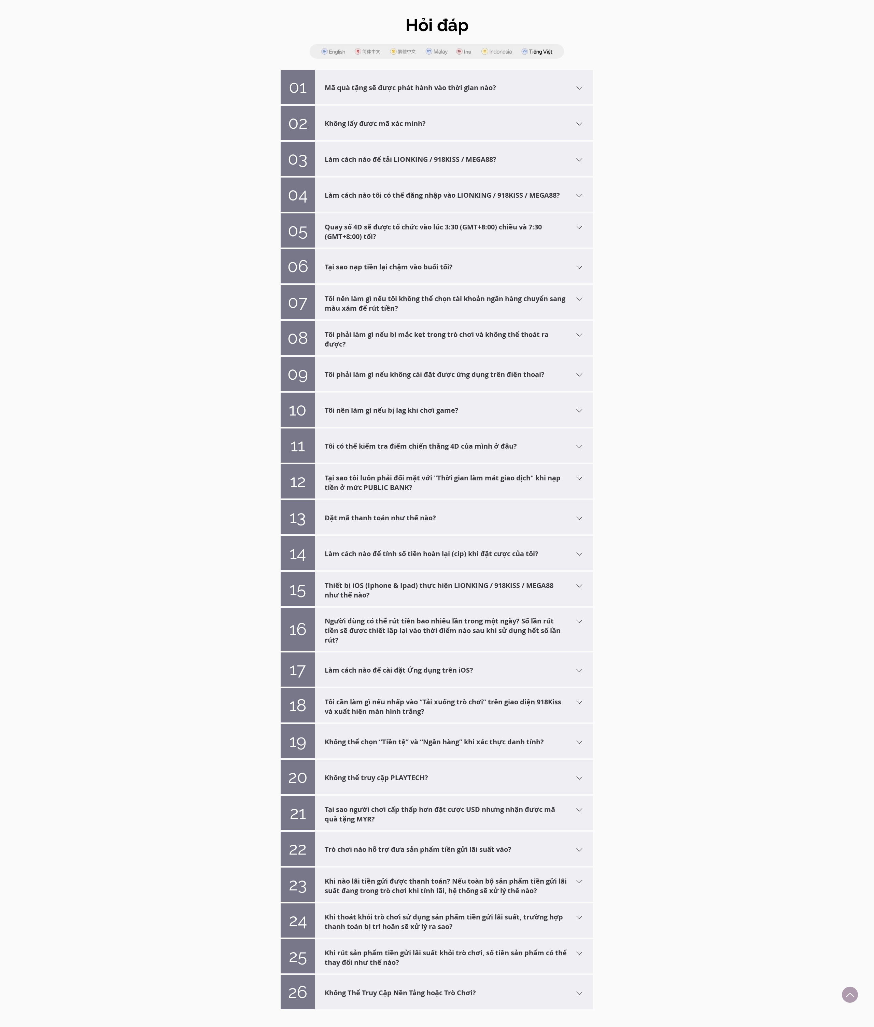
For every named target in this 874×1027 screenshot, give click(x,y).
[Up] (850, 995)
